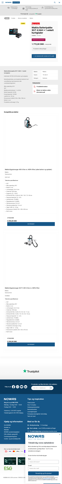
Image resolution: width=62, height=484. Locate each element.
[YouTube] (21, 386)
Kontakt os (7, 427)
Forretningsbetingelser (10, 436)
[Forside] (8, 2)
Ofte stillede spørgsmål (11, 434)
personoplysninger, (47, 478)
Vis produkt (31, 224)
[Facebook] (13, 386)
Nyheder (6, 429)
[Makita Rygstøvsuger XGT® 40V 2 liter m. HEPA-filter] (31, 260)
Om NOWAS (7, 425)
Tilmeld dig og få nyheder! (43, 473)
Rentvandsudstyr (32, 409)
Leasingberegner (32, 411)
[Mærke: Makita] (36, 23)
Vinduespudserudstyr (33, 407)
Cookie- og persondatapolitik (12, 439)
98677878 (15, 402)
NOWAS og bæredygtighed (11, 432)
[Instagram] (17, 386)
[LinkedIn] (25, 386)
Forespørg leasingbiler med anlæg (37, 414)
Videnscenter (31, 402)
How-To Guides (31, 405)
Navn (29, 459)
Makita (44, 71)
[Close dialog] (60, 434)
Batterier (45, 78)
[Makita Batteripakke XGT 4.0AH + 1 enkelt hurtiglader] (15, 32)
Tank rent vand (31, 416)
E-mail (30, 465)
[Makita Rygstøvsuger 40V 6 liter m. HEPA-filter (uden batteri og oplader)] (31, 141)
